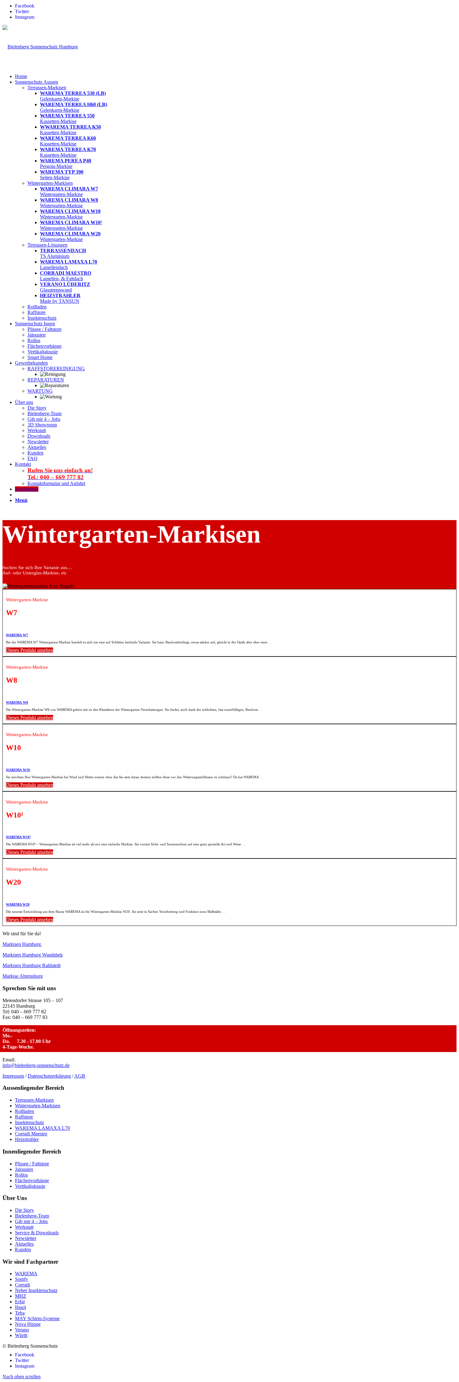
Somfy (21, 1279)
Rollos (21, 1175)
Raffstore (24, 1116)
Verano (22, 1329)
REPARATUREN (45, 379)
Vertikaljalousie (30, 1186)
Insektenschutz (29, 1122)
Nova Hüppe (28, 1324)
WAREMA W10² (18, 837)
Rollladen (24, 1111)
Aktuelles (24, 1244)
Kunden (23, 1249)
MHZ (20, 1296)
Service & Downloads (37, 1232)
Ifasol (20, 1307)
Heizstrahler (27, 1139)
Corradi (22, 1284)
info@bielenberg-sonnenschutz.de (36, 1065)
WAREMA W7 (17, 635)
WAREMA (26, 1273)
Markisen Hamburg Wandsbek (32, 954)
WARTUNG (40, 391)
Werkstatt (24, 1227)
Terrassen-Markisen (34, 1100)
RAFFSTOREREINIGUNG (56, 368)
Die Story (24, 1210)
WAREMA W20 (18, 904)
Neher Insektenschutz (36, 1290)
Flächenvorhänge (32, 1180)
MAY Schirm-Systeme (37, 1318)
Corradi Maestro (31, 1133)
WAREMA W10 (18, 770)
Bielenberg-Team (32, 1215)
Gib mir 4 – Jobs (31, 1221)
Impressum (13, 1076)
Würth (21, 1335)
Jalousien (24, 1169)
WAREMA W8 (17, 702)
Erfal (20, 1301)
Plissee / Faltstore (32, 1163)
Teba (20, 1313)
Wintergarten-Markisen (37, 1105)
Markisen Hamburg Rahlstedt (31, 965)
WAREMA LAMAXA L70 (42, 1128)
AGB (79, 1076)
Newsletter (25, 1238)
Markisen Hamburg (22, 944)
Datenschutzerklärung (49, 1076)
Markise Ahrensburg (22, 976)
